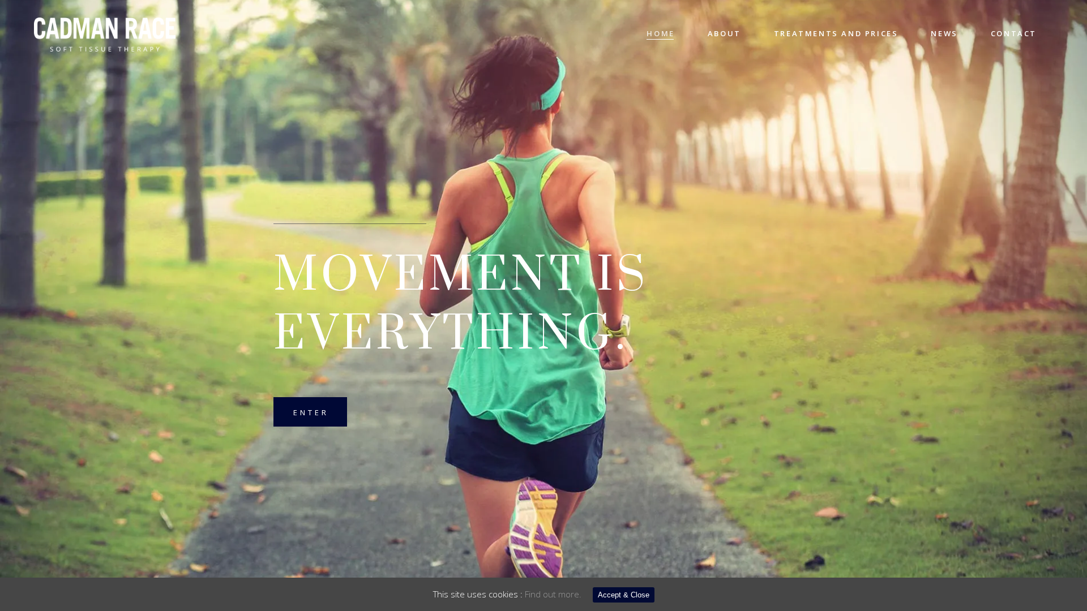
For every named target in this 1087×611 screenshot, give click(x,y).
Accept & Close (623, 595)
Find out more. (553, 594)
